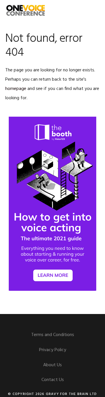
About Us (52, 365)
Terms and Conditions (52, 335)
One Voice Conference (25, 10)
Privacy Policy (52, 350)
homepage (15, 89)
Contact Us (52, 380)
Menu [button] (93, 10)
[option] (52, 204)
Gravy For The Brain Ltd (71, 394)
